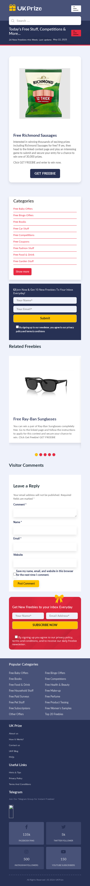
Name (17, 522)
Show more (22, 271)
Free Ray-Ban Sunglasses (34, 419)
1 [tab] (36, 454)
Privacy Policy (15, 778)
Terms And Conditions (20, 784)
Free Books (19, 222)
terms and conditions (25, 641)
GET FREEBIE (45, 173)
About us (13, 734)
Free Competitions (23, 235)
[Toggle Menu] (76, 9)
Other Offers (16, 714)
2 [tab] (40, 454)
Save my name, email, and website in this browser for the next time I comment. (44, 573)
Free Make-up (53, 690)
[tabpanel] (45, 399)
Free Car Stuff (21, 228)
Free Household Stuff (21, 690)
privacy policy (64, 637)
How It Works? (16, 739)
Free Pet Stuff (16, 702)
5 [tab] (53, 454)
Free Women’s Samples (58, 708)
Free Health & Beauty (57, 685)
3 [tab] (45, 454)
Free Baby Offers (23, 208)
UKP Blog (13, 751)
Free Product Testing (56, 702)
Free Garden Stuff (23, 261)
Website (18, 555)
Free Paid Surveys (19, 696)
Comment (19, 504)
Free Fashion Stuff (23, 248)
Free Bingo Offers (23, 215)
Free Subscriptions (19, 708)
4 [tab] (49, 454)
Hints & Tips (15, 772)
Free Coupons (21, 241)
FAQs (11, 757)
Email (17, 538)
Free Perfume (52, 696)
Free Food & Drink (23, 254)
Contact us (14, 745)
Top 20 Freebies (54, 714)
